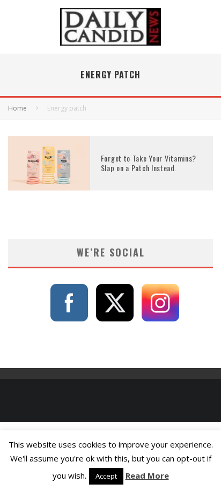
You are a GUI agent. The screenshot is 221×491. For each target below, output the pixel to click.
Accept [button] (106, 476)
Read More (147, 475)
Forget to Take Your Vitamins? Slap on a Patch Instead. (148, 162)
